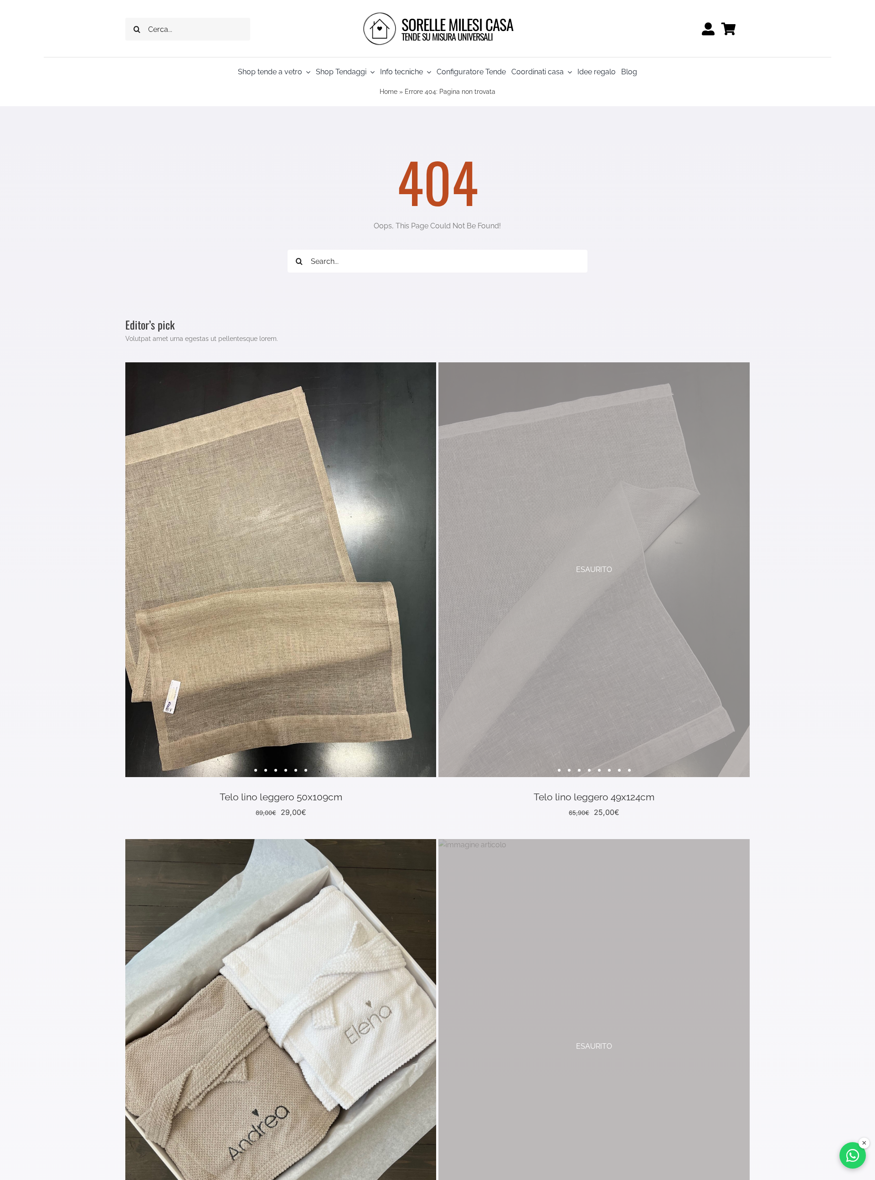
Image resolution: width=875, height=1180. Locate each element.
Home (388, 91)
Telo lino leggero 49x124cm (594, 797)
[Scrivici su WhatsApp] (852, 1155)
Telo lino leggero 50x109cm (281, 797)
